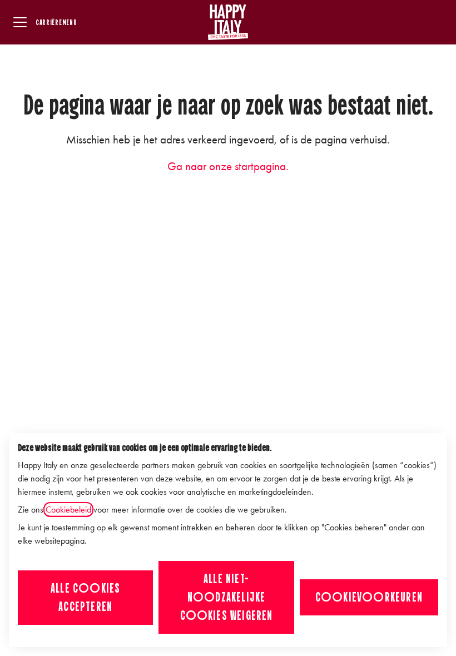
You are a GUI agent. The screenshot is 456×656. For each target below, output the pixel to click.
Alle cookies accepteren (85, 597)
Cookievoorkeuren (369, 597)
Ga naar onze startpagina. (228, 166)
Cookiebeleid (68, 509)
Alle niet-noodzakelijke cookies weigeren (226, 597)
